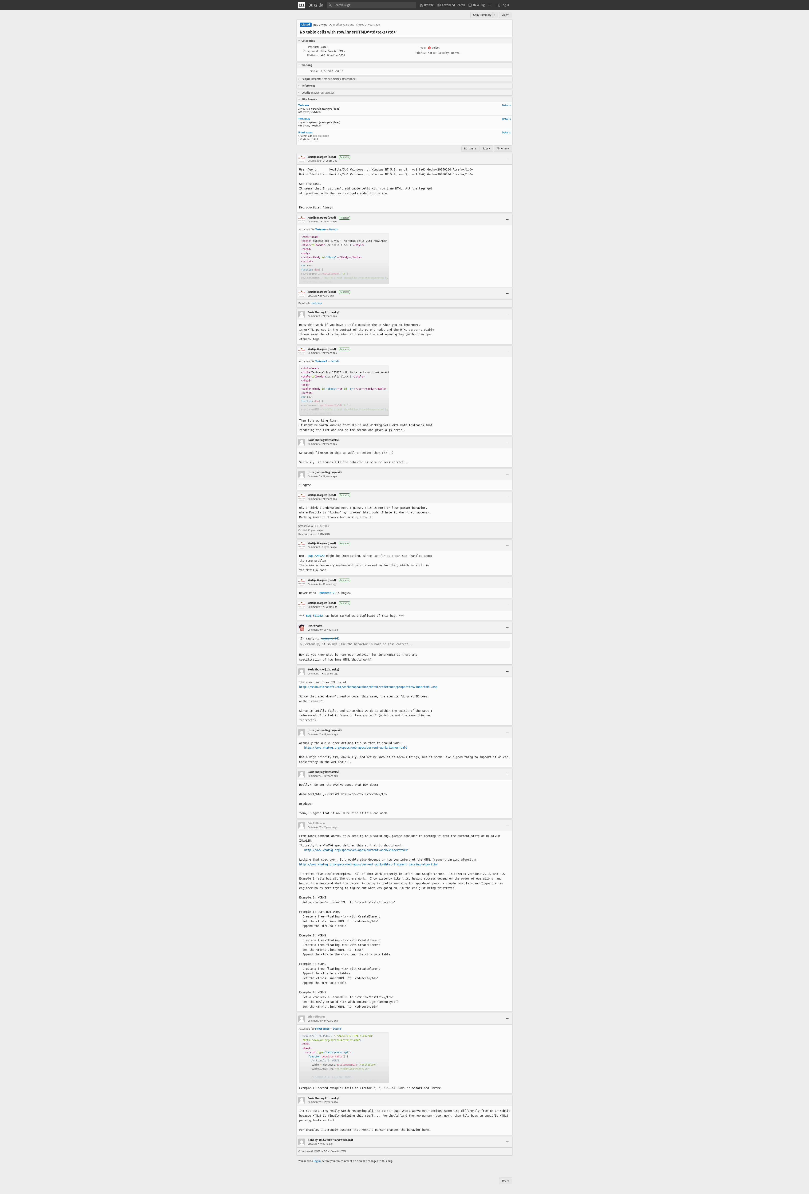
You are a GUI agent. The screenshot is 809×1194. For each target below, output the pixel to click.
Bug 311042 (314, 615)
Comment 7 (314, 547)
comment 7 (327, 593)
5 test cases (305, 132)
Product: (313, 46)
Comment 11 (314, 673)
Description (314, 160)
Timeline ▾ (503, 148)
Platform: (313, 55)
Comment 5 (314, 476)
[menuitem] (426, 5)
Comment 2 (314, 316)
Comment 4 (314, 444)
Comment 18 (315, 1020)
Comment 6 (314, 499)
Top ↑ (506, 1180)
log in (317, 1161)
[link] (344, 258)
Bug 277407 (320, 25)
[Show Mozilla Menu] (301, 5)
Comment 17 (314, 827)
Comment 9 (314, 607)
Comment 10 (315, 629)
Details (506, 105)
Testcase (303, 105)
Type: (422, 47)
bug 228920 (316, 555)
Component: (311, 51)
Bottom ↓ (470, 148)
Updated (312, 295)
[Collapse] (507, 159)
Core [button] (325, 46)
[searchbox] (371, 5)
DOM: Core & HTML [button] (333, 51)
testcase (317, 303)
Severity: (444, 52)
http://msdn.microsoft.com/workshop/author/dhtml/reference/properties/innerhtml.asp (368, 687)
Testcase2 (304, 119)
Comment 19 (314, 1102)
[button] (503, 5)
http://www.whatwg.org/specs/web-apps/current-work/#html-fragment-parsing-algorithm (368, 864)
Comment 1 (314, 221)
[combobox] (371, 5)
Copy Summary (482, 14)
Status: (314, 71)
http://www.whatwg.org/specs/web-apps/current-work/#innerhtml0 (355, 747)
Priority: (420, 52)
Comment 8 (314, 584)
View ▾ (506, 14)
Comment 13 (314, 734)
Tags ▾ (486, 148)
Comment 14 (314, 776)
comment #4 (329, 638)
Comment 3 (314, 353)
